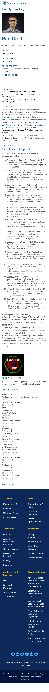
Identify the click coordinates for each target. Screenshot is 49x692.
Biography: (7, 106)
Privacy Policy (27, 674)
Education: (7, 89)
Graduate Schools (36, 572)
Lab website (10, 74)
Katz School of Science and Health (35, 624)
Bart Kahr (6, 125)
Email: (5, 50)
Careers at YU (25, 680)
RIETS (6, 580)
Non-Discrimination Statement (30, 677)
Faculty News (9, 517)
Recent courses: (10, 389)
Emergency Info (10, 504)
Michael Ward (34, 122)
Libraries (7, 565)
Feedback (8, 508)
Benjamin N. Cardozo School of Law (36, 594)
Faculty (6, 560)
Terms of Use (12, 677)
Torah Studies (9, 592)
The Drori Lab (8, 484)
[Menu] (45, 3)
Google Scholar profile (16, 149)
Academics (8, 528)
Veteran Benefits (35, 557)
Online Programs (11, 549)
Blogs (27, 654)
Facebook (13, 654)
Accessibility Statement (11, 674)
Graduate (7, 534)
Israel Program (34, 541)
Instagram (31, 654)
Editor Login (40, 674)
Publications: (8, 145)
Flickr (36, 654)
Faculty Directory (13, 9)
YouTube (17, 654)
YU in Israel (8, 596)
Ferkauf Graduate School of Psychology (36, 614)
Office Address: (10, 66)
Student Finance (35, 553)
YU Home (8, 498)
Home (14, 3)
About (31, 498)
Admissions (33, 528)
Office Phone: (9, 58)
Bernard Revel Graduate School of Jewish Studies (36, 604)
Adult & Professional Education (9, 542)
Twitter (22, 654)
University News (10, 513)
